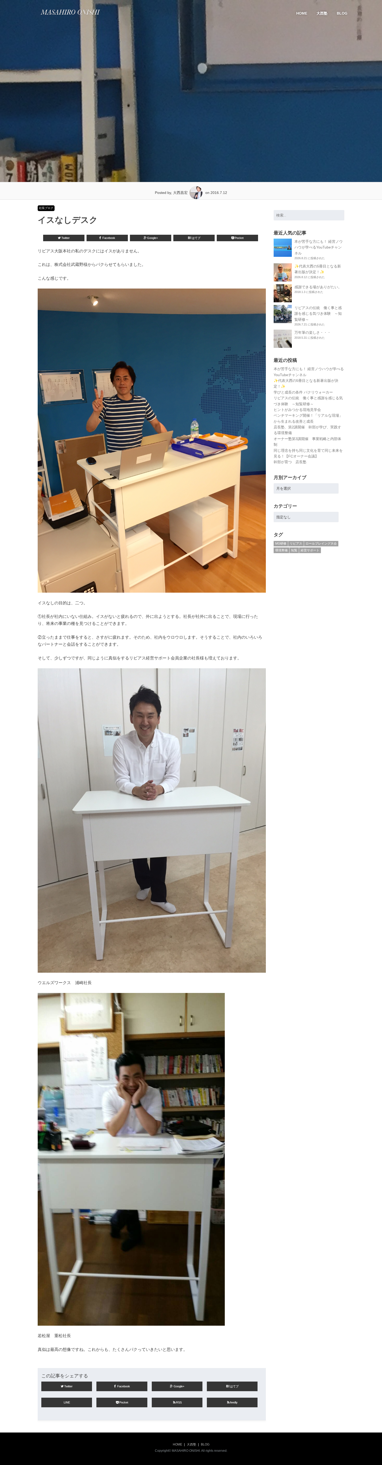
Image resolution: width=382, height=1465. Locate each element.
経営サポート (310, 550)
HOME (301, 13)
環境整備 (281, 550)
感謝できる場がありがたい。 (318, 287)
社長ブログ (46, 208)
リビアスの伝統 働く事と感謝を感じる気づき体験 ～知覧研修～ (318, 314)
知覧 (294, 550)
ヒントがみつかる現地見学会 (297, 410)
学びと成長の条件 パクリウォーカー (303, 392)
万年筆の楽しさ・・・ (312, 332)
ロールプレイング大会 (321, 543)
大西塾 (322, 13)
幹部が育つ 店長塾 (290, 462)
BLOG (342, 13)
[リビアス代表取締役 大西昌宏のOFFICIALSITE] (70, 16)
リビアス (296, 543)
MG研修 (280, 543)
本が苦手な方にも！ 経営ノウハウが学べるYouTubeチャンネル (318, 247)
